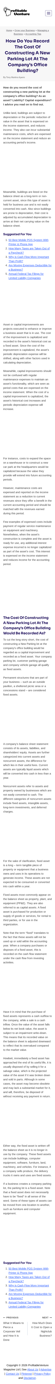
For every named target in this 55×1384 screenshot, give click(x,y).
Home (9, 30)
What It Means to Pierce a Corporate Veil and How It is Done (13, 1329)
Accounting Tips (33, 34)
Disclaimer (30, 1377)
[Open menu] (48, 13)
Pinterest (26, 1373)
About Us (32, 1369)
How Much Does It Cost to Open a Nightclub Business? (41, 1327)
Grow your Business (25, 30)
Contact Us (12, 1373)
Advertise (45, 1369)
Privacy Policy (42, 1373)
